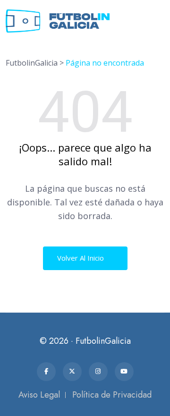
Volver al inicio (81, 258)
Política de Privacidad (112, 395)
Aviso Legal (39, 395)
